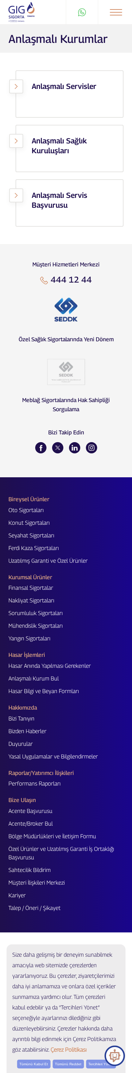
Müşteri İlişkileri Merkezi (36, 882)
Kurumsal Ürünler (30, 577)
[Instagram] (91, 447)
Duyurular (20, 744)
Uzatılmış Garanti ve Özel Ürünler (48, 560)
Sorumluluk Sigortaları (35, 613)
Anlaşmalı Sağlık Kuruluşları (59, 145)
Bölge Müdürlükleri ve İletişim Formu (52, 836)
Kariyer (17, 895)
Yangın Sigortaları (29, 638)
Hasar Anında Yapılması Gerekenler (49, 665)
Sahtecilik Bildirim (29, 870)
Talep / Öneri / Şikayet (34, 908)
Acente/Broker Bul (30, 823)
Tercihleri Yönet (100, 1064)
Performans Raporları (34, 783)
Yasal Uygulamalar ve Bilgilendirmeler (53, 756)
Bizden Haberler (27, 731)
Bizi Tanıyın (21, 718)
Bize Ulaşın (22, 800)
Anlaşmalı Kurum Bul (33, 678)
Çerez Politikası (69, 1049)
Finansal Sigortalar (30, 587)
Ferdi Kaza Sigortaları (33, 548)
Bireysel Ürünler (28, 499)
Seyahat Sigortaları (31, 535)
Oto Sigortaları (26, 510)
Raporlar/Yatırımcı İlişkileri (41, 773)
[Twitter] (57, 447)
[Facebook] (40, 447)
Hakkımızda (22, 707)
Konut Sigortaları (29, 522)
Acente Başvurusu (30, 811)
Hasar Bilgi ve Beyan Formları (43, 691)
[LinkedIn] (74, 447)
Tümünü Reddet (68, 1064)
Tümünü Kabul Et (33, 1064)
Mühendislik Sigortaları (35, 625)
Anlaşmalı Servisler (64, 86)
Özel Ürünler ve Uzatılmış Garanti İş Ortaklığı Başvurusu (61, 853)
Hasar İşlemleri (26, 655)
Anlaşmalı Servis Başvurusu (59, 200)
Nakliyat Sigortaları (31, 600)
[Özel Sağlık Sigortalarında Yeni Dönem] (66, 309)
